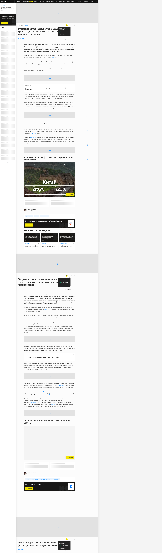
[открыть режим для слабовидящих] (67, 25)
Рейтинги (36, 1)
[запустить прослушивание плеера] (69, 25)
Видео (52, 1)
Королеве (51, 384)
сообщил (42, 381)
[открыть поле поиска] (96, 2)
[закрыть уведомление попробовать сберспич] (69, 29)
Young (68, 1)
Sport (64, 1)
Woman (60, 1)
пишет (53, 57)
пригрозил (33, 127)
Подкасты (48, 1)
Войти (92, 1)
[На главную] (3, 1)
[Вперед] (77, 193)
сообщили (46, 299)
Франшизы (42, 1)
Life (56, 1)
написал (34, 123)
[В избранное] (38, 233)
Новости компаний (63, 233)
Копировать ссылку (70, 39)
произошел (61, 375)
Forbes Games (27, 1)
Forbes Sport (27, 233)
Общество (44, 233)
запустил (53, 394)
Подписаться (29, 215)
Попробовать (62, 34)
